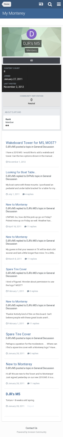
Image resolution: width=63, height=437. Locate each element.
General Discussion (44, 146)
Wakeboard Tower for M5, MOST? (31, 143)
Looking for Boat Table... (21, 172)
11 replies (31, 226)
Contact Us (31, 428)
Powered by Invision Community (31, 432)
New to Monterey (16, 204)
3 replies (33, 291)
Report (30, 406)
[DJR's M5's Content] (31, 61)
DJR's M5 (11, 146)
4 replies (29, 194)
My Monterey (14, 13)
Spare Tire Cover (16, 269)
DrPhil (30, 176)
